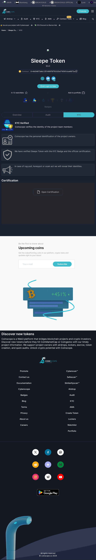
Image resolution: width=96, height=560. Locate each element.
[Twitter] (35, 452)
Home (4, 30)
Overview (17, 115)
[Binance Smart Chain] (20, 71)
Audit (48, 115)
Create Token (72, 413)
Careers (24, 425)
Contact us (24, 377)
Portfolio (72, 431)
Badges (48, 106)
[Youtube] (61, 477)
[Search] (93, 19)
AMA (72, 407)
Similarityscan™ (72, 383)
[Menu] (92, 11)
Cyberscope (24, 389)
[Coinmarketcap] (61, 452)
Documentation (24, 383)
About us (24, 419)
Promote (82, 11)
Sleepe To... (12, 30)
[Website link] (42, 79)
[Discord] (48, 465)
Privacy (24, 413)
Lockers (72, 419)
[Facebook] (48, 452)
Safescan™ (72, 377)
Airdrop (72, 389)
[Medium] (61, 465)
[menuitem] (10, 19)
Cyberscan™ (72, 371)
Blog (24, 401)
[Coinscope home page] (8, 11)
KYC (20, 30)
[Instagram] (35, 477)
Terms (24, 407)
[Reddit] (35, 465)
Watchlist (72, 425)
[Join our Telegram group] (48, 477)
